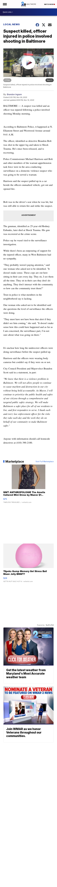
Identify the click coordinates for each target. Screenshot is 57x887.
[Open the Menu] (4, 4)
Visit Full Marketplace (45, 461)
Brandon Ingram (14, 94)
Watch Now (49, 4)
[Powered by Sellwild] (50, 625)
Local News (11, 24)
